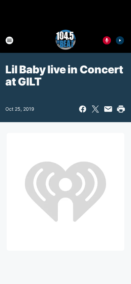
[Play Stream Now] (120, 40)
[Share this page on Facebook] (82, 109)
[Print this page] (121, 109)
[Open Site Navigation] (9, 40)
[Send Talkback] (107, 40)
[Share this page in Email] (108, 109)
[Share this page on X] (95, 109)
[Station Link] (66, 40)
